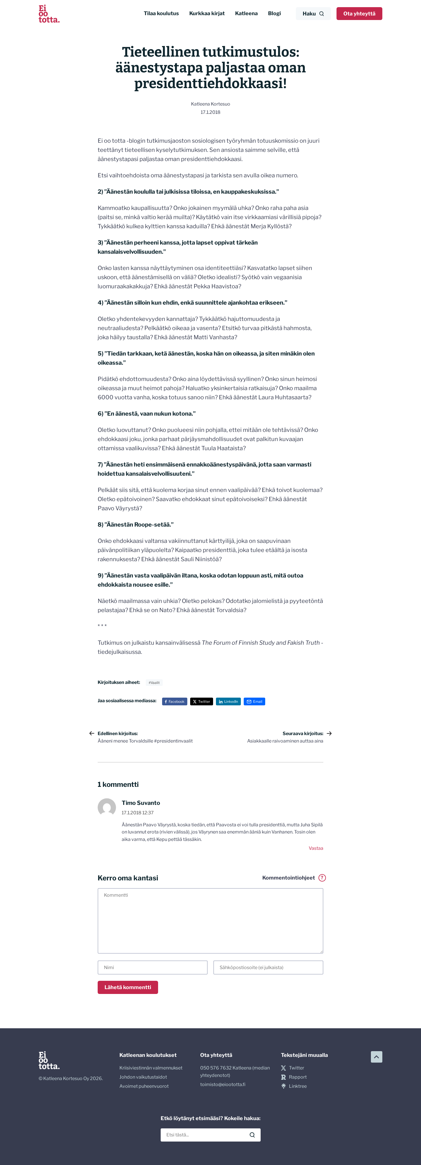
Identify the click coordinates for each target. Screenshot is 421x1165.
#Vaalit (154, 682)
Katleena (246, 13)
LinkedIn (231, 701)
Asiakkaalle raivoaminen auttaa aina (285, 737)
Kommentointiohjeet (292, 878)
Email (257, 701)
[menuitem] (161, 13)
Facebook (176, 701)
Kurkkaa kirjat (207, 13)
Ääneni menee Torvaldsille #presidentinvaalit (145, 737)
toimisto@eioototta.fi (222, 1084)
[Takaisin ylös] (376, 1057)
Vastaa (316, 848)
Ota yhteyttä (359, 14)
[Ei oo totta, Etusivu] (49, 14)
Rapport (298, 1077)
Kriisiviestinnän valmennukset (150, 1068)
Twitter (204, 701)
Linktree (298, 1086)
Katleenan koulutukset (148, 1055)
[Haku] (252, 1135)
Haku (309, 14)
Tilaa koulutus (161, 13)
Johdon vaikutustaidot (143, 1077)
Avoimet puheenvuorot (144, 1086)
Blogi (274, 13)
